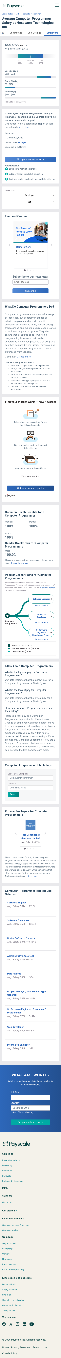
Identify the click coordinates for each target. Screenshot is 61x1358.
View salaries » (41, 606)
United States (7, 14)
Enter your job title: (30, 476)
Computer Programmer (32, 14)
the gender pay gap (19, 563)
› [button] (51, 245)
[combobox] (30, 137)
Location (12, 783)
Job (17, 14)
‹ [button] (9, 245)
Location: (9, 133)
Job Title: (15, 1092)
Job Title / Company (18, 773)
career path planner (47, 588)
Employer (29, 195)
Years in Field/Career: (15, 147)
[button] (2, 32)
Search (13, 794)
